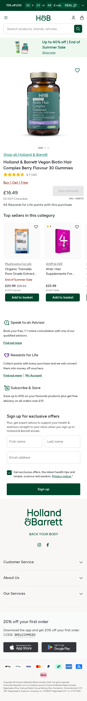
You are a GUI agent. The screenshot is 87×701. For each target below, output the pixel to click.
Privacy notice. (62, 476)
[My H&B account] (73, 18)
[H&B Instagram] (39, 544)
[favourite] (36, 227)
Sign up (43, 489)
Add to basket (22, 297)
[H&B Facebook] (47, 544)
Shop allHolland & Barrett (25, 154)
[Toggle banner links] (82, 5)
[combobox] (38, 29)
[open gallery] (43, 104)
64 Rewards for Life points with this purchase (37, 205)
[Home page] (43, 17)
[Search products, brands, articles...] (79, 29)
